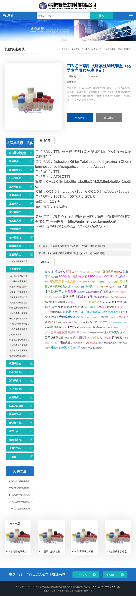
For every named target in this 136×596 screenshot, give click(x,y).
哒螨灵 (100, 343)
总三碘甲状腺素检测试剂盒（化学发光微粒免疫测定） (75, 226)
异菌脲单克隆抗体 (56, 332)
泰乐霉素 (109, 327)
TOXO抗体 (82, 281)
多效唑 (47, 327)
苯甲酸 (70, 302)
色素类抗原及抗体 (16, 220)
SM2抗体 (50, 302)
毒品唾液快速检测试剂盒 (20, 356)
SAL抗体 (118, 343)
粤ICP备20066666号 (102, 587)
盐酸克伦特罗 (67, 322)
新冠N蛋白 (53, 322)
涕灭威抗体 (79, 337)
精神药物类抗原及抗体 (16, 237)
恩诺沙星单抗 (56, 327)
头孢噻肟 (117, 281)
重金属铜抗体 (97, 348)
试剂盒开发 (68, 338)
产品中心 (86, 49)
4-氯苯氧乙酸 (122, 297)
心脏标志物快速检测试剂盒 (21, 261)
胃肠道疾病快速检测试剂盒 (21, 302)
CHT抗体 (91, 282)
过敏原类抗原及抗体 (16, 229)
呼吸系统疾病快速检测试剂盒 (21, 308)
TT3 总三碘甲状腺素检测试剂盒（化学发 (21, 502)
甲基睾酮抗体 (56, 312)
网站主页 (75, 49)
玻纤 (64, 327)
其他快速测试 (124, 49)
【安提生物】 (78, 587)
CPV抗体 (100, 281)
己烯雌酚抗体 (113, 317)
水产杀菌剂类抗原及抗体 (16, 186)
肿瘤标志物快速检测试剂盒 (21, 329)
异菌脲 (120, 307)
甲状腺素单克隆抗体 (120, 322)
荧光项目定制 (114, 312)
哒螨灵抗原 (99, 327)
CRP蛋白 (116, 327)
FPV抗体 (102, 307)
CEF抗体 (124, 327)
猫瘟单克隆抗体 (101, 297)
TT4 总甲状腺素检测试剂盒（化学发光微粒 (21, 488)
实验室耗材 (15, 414)
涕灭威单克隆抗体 (114, 332)
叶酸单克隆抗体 (60, 347)
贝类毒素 (117, 337)
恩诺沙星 (118, 272)
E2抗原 (97, 272)
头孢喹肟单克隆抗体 (70, 307)
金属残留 (81, 292)
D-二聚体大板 (91, 301)
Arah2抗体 (82, 317)
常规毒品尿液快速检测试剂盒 (21, 340)
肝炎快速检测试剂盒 (18, 297)
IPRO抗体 (109, 286)
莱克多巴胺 (90, 272)
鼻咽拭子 (68, 296)
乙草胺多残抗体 (54, 337)
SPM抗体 (73, 327)
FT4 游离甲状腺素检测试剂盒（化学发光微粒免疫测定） (77, 246)
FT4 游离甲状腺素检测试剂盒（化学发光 (21, 495)
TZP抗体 (99, 287)
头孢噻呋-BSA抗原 (79, 322)
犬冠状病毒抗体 (92, 292)
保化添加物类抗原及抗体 (16, 389)
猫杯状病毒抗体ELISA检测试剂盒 (85, 312)
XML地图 (116, 587)
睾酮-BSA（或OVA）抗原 (100, 322)
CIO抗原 (75, 286)
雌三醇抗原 (54, 277)
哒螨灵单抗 (86, 348)
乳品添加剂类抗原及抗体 (16, 372)
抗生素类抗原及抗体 (16, 212)
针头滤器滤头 (61, 302)
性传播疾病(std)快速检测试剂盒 (21, 313)
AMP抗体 (90, 286)
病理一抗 (14, 431)
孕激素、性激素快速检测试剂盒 (21, 292)
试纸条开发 (94, 317)
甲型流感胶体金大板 (63, 281)
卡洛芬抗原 (107, 271)
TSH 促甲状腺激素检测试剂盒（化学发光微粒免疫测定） (77, 253)
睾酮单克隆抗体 (86, 327)
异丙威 (117, 292)
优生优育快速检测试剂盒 (20, 287)
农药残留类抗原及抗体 (16, 169)
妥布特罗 (75, 347)
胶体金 (70, 271)
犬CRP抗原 (105, 337)
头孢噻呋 (71, 291)
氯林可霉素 (93, 337)
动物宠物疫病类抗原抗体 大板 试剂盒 (16, 178)
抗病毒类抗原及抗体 (16, 397)
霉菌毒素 (60, 271)
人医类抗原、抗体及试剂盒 (104, 49)
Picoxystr (108, 282)
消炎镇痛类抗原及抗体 (16, 380)
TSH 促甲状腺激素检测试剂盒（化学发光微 (21, 508)
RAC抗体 (103, 317)
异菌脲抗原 (109, 343)
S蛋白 (81, 287)
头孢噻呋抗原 (83, 296)
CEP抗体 (118, 287)
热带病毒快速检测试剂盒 (20, 318)
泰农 (60, 322)
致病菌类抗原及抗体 (16, 254)
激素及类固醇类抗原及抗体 (16, 195)
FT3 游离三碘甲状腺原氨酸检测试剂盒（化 (21, 481)
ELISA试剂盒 (16, 405)
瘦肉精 (121, 276)
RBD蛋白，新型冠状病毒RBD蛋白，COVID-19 (88, 276)
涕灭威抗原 (106, 291)
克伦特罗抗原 (91, 307)
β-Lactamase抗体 (108, 302)
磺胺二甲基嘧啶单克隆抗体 (93, 333)
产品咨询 (79, 117)
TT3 (106, 226)
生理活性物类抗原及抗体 (16, 363)
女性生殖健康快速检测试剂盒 (21, 281)
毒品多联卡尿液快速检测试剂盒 (21, 350)
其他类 (12, 456)
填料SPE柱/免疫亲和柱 (16, 448)
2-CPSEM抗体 (78, 302)
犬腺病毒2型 (67, 317)
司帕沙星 (64, 342)
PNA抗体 (114, 297)
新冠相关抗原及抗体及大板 (16, 161)
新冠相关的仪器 (16, 422)
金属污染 (49, 271)
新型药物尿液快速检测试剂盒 (21, 345)
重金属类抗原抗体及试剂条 (16, 203)
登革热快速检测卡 (77, 343)
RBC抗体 (112, 307)
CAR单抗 (80, 271)
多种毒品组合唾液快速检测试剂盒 (21, 276)
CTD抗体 (55, 343)
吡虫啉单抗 (75, 332)
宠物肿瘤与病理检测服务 (16, 439)
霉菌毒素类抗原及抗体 (16, 246)
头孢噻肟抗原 (91, 342)
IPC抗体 (54, 317)
